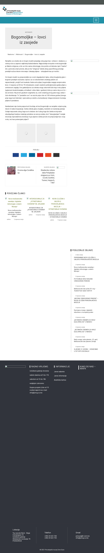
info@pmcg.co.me (82, 538)
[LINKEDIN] (32, 155)
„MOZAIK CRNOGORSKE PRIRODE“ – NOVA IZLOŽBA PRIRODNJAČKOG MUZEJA (86, 300)
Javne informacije (60, 376)
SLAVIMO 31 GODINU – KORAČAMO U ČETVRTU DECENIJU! (86, 350)
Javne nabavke (59, 372)
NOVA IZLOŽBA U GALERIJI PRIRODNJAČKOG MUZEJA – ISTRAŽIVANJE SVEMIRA (57, 215)
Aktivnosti (28, 32)
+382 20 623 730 (50, 538)
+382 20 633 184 (50, 536)
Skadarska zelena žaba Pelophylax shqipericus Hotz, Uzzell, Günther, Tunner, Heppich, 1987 (48, 175)
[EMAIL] (56, 155)
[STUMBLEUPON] (48, 155)
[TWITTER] (24, 155)
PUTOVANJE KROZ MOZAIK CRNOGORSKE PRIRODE (83, 280)
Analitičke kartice (60, 380)
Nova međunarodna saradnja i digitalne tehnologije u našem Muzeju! (14, 213)
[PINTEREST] (40, 155)
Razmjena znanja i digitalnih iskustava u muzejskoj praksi (83, 311)
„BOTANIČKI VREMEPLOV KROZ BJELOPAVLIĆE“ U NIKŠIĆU (84, 321)
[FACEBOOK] (16, 155)
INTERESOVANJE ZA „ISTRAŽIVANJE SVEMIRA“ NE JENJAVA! (36, 210)
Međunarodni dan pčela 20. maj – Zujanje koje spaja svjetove (85, 290)
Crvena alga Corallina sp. (25, 170)
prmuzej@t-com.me (83, 536)
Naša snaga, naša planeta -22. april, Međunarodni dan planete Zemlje (86, 340)
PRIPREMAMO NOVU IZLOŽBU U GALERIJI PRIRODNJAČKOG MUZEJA (86, 258)
